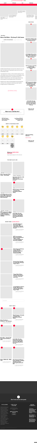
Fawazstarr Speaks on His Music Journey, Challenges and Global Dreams (18, 179)
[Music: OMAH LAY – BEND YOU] (6, 353)
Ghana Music (3, 210)
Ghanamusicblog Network (29, 135)
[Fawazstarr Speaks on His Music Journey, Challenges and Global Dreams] (4, 11)
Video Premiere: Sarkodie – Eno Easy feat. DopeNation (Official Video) (21, 12)
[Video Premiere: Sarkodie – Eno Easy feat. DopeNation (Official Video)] (21, 8)
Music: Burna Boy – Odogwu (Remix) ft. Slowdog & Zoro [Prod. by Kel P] (32, 420)
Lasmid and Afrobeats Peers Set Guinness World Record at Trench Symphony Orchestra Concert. (32, 410)
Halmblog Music (31, 418)
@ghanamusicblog (28, 137)
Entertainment (19, 175)
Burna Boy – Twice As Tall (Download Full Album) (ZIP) (5, 338)
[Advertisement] (12, 28)
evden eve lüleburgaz (32, 414)
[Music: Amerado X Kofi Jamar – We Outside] (6, 167)
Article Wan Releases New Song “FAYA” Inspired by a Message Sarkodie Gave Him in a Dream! (6, 196)
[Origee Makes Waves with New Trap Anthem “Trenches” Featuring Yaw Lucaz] (6, 280)
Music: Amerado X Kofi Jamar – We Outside (5, 175)
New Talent (6, 210)
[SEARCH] (36, 5)
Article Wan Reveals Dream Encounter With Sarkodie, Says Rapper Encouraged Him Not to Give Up (18, 215)
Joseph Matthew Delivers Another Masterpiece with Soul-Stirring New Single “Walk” (18, 288)
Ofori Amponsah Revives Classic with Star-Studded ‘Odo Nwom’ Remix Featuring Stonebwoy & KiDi (18, 251)
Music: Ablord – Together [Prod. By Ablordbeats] (32, 416)
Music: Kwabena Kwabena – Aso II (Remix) (6, 321)
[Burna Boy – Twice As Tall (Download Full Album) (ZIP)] (6, 331)
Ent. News (14, 175)
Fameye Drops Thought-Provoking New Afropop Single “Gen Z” (18, 262)
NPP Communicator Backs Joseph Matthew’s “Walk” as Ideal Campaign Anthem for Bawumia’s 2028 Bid (6, 214)
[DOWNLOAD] (12, 90)
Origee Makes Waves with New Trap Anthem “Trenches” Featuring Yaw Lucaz (18, 276)
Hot (14, 182)
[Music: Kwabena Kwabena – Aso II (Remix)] (6, 313)
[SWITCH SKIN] (34, 5)
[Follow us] (32, 5)
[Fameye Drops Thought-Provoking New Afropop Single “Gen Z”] (6, 267)
